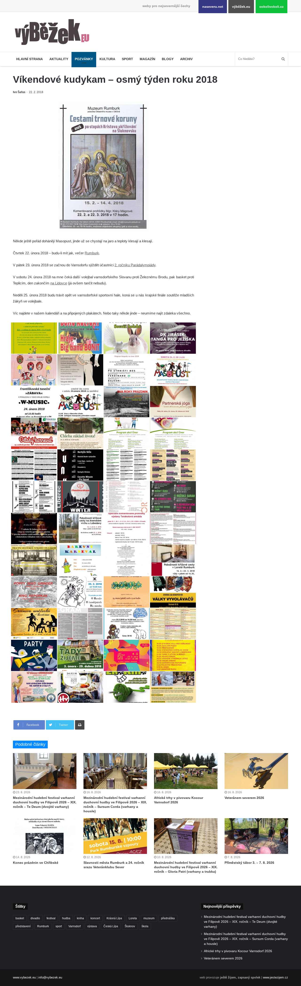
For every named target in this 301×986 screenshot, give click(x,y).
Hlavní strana (29, 59)
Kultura (107, 59)
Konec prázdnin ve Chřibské (35, 862)
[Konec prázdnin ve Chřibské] (44, 836)
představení (23, 926)
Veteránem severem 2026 (244, 798)
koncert (95, 918)
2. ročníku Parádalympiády (135, 265)
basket (20, 918)
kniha (80, 918)
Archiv (186, 59)
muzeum (148, 918)
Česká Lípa (110, 926)
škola (145, 926)
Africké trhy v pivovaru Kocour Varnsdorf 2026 (238, 951)
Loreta (133, 918)
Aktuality (58, 59)
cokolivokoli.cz (271, 6)
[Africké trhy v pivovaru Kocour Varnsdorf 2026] (186, 771)
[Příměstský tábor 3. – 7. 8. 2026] (256, 836)
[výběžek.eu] (54, 32)
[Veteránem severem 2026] (256, 771)
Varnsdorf (74, 926)
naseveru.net (212, 6)
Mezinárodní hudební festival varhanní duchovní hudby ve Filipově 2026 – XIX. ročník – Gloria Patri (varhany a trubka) (186, 867)
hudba (66, 918)
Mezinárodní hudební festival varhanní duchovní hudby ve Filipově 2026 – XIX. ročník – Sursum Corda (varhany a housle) (246, 939)
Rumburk (92, 253)
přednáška (168, 918)
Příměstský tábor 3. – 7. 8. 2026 (249, 862)
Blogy (168, 59)
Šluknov (130, 926)
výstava (92, 926)
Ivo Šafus (19, 92)
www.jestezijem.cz (275, 977)
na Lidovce (58, 283)
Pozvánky (84, 59)
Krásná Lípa (114, 918)
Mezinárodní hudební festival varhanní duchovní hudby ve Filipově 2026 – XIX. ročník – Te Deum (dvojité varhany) (44, 802)
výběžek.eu (241, 6)
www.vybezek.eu (24, 977)
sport (58, 926)
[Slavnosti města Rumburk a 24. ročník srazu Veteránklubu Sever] (115, 836)
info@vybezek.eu (50, 977)
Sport (127, 59)
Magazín (147, 59)
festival (51, 918)
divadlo (35, 918)
